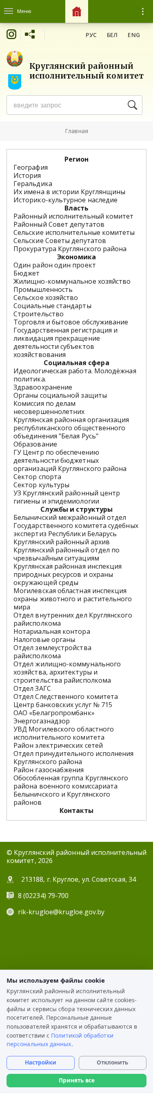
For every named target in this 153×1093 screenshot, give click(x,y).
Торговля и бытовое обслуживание (70, 322)
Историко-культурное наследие (65, 199)
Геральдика (32, 183)
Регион (76, 159)
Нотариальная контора (51, 631)
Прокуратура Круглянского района (69, 248)
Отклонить (112, 1062)
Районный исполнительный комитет (73, 216)
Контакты (77, 810)
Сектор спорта (37, 476)
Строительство (38, 313)
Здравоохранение (42, 387)
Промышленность (43, 289)
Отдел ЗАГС (32, 688)
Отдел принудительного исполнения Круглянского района (73, 757)
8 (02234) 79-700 (44, 895)
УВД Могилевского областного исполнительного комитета (63, 733)
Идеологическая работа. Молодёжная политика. (74, 374)
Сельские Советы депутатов (59, 240)
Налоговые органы (44, 639)
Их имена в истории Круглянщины (69, 191)
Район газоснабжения (48, 769)
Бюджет (26, 273)
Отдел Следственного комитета (65, 696)
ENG (134, 35)
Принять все (77, 1080)
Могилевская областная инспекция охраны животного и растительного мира (72, 598)
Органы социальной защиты (60, 395)
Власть (76, 208)
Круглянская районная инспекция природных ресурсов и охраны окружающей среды (67, 574)
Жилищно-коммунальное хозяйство (72, 281)
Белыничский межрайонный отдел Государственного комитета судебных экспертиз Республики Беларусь (75, 525)
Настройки (40, 1062)
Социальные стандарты (52, 305)
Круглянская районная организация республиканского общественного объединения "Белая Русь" (71, 427)
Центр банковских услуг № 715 (62, 704)
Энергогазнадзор (41, 720)
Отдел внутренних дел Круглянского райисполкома (72, 619)
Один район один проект (54, 265)
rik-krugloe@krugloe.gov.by (61, 912)
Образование (35, 444)
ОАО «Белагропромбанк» (54, 712)
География (30, 167)
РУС (91, 35)
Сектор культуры (41, 484)
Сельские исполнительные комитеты (74, 232)
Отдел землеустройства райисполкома (52, 651)
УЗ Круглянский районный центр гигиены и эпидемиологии (66, 497)
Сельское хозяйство (45, 297)
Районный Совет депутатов (58, 224)
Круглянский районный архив (61, 541)
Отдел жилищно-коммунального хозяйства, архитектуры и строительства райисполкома (67, 672)
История (27, 175)
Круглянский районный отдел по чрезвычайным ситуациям (66, 554)
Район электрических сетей (58, 745)
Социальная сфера (76, 362)
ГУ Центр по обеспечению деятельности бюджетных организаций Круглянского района (69, 460)
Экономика (76, 256)
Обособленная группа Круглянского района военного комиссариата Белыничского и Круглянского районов (71, 790)
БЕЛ (112, 35)
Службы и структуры (76, 509)
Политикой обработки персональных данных (60, 1040)
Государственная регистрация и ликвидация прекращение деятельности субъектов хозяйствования (65, 342)
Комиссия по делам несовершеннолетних (48, 407)
